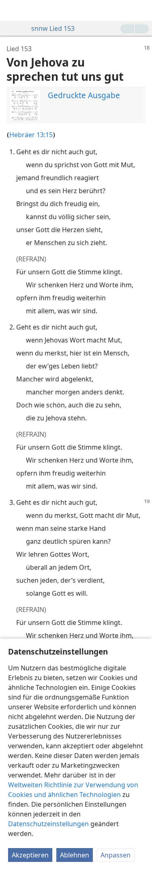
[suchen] (141, 10)
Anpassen (116, 855)
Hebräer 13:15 (31, 134)
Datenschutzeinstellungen (48, 823)
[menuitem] (12, 10)
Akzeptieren (30, 855)
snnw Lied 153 (53, 28)
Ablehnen (74, 855)
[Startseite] (12, 10)
